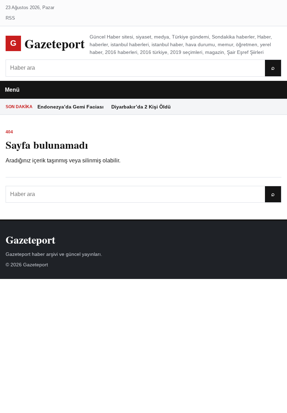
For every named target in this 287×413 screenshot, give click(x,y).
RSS (10, 18)
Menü (12, 90)
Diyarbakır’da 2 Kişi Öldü (141, 107)
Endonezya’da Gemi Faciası (70, 107)
